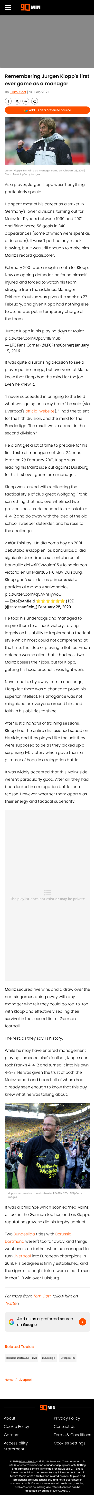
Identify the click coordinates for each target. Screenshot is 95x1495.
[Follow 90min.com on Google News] (82, 1322)
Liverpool (22, 1256)
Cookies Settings (70, 1443)
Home (9, 1380)
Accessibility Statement (16, 1446)
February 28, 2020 (54, 607)
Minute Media (27, 1461)
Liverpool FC (68, 1358)
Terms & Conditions (72, 1435)
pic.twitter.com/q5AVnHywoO (33, 594)
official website (40, 411)
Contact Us (64, 1426)
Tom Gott (18, 92)
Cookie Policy (16, 1426)
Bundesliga (24, 1234)
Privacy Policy (67, 1418)
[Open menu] (8, 7)
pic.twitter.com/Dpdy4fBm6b (33, 338)
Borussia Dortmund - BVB (21, 1358)
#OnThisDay (19, 543)
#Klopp (33, 550)
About (9, 1418)
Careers (11, 1435)
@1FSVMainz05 (45, 565)
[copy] (34, 101)
